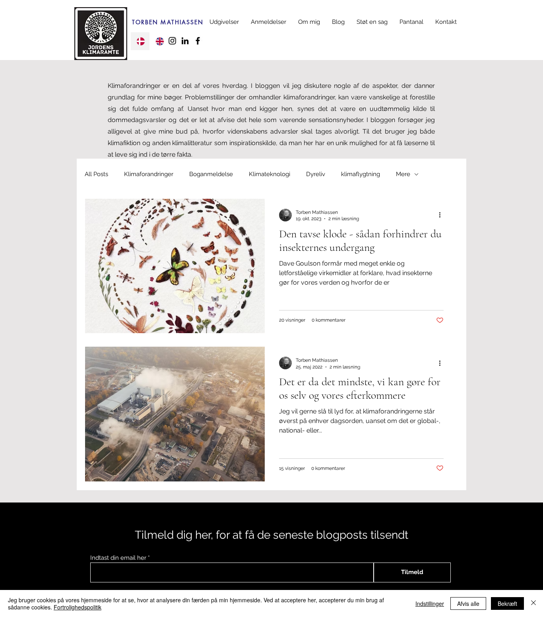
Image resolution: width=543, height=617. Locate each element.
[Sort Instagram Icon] (172, 41)
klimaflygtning (360, 174)
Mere (403, 174)
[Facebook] (198, 41)
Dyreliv (315, 174)
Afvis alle (468, 603)
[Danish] (140, 41)
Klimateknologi (269, 174)
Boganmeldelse (211, 174)
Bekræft (507, 603)
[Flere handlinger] (442, 215)
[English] (159, 41)
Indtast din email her (118, 558)
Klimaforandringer (148, 174)
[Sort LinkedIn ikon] (185, 41)
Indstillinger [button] (429, 603)
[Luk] (533, 603)
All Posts (96, 174)
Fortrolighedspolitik (77, 607)
